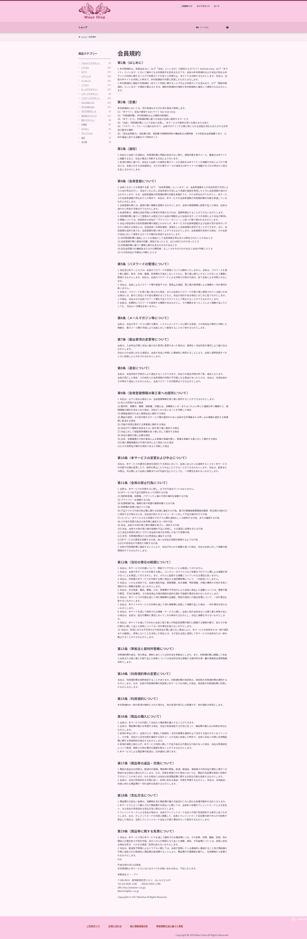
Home (84, 36)
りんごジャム (87, 133)
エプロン (85, 128)
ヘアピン (85, 85)
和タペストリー (88, 120)
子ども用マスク (88, 102)
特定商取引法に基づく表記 (169, 926)
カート (217, 6)
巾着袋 (84, 124)
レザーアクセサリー (89, 93)
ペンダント (86, 80)
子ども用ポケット (89, 111)
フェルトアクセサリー (90, 63)
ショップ (82, 27)
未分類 (84, 142)
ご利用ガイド (187, 6)
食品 (83, 137)
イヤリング (86, 76)
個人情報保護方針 (139, 926)
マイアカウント (203, 6)
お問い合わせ (115, 926)
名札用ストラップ (89, 115)
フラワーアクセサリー (90, 98)
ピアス (84, 71)
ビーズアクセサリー (89, 89)
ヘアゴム (85, 67)
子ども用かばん (88, 106)
